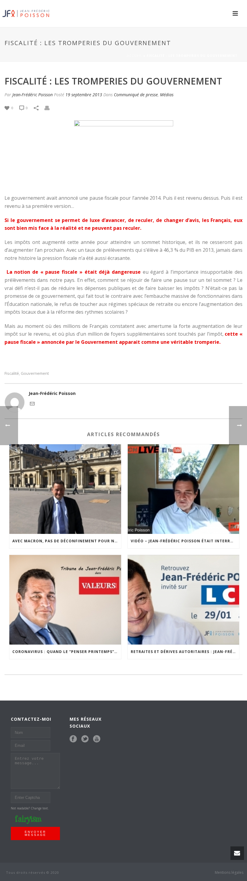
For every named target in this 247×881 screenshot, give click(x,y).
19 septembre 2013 (83, 94)
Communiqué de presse (136, 94)
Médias (167, 94)
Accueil (134, 56)
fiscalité (12, 373)
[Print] (50, 107)
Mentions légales (229, 872)
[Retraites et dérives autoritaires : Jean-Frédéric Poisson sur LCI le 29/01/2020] (183, 600)
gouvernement (35, 373)
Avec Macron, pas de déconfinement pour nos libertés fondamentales (66, 541)
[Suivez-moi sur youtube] (96, 739)
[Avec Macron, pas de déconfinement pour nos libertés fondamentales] (65, 489)
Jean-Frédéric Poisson (32, 94)
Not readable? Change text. (30, 808)
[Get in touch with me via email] (32, 403)
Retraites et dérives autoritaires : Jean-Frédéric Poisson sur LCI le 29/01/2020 (185, 651)
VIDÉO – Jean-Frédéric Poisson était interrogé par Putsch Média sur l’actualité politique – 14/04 (185, 541)
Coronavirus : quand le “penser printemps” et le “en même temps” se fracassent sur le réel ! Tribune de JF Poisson (66, 651)
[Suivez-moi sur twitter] (85, 739)
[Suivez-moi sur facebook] (73, 739)
